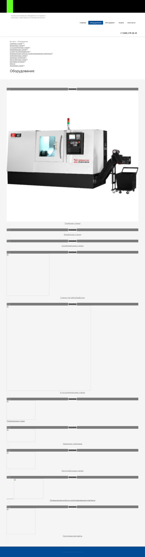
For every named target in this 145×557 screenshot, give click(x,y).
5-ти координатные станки (19, 48)
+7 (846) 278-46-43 (128, 33)
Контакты (131, 23)
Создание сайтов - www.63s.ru (72, 552)
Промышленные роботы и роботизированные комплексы (30, 54)
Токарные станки (16, 44)
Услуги (121, 23)
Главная (83, 23)
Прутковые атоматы (17, 62)
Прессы (12, 64)
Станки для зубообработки (19, 52)
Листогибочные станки (18, 60)
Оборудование (95, 23)
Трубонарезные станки (18, 56)
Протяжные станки (16, 66)
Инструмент (110, 23)
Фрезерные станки (16, 46)
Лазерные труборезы (17, 58)
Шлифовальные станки (18, 50)
